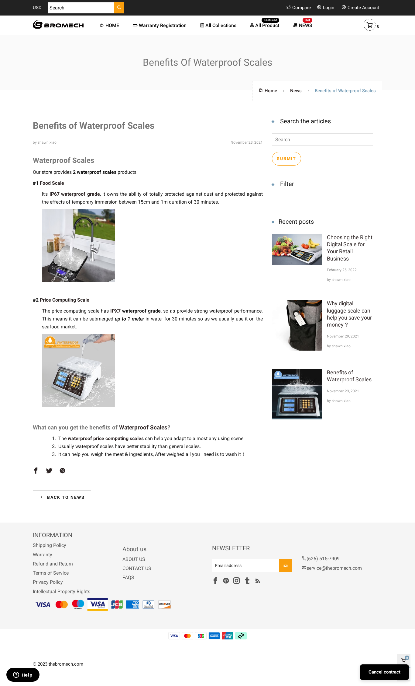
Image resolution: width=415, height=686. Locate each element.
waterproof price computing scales (106, 438)
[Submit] (119, 7)
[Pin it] (63, 471)
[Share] (36, 471)
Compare (301, 7)
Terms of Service (51, 573)
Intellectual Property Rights (61, 591)
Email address (228, 566)
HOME (112, 25)
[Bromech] (58, 24)
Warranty (42, 555)
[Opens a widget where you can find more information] (22, 675)
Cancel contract (384, 672)
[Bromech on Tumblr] (247, 581)
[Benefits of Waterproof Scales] (297, 394)
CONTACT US (136, 568)
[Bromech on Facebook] (215, 581)
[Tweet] (49, 471)
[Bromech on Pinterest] (226, 581)
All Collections (220, 25)
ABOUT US (133, 559)
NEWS (305, 25)
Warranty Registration (163, 25)
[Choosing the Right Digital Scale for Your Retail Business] (297, 258)
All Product (267, 25)
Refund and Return (53, 564)
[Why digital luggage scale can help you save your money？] (297, 325)
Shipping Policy (49, 545)
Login (328, 7)
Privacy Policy (48, 582)
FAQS (128, 577)
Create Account (363, 7)
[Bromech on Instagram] (236, 581)
